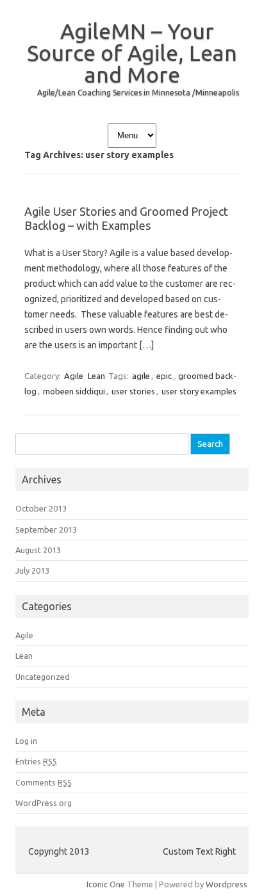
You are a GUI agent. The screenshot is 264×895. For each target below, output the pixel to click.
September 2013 (46, 529)
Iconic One (106, 884)
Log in (26, 740)
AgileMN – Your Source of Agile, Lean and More (132, 52)
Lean (96, 375)
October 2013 (41, 508)
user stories (133, 391)
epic (164, 375)
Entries (36, 761)
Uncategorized (42, 676)
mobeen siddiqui (74, 391)
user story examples (198, 391)
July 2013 (32, 570)
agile (141, 375)
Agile (73, 375)
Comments (43, 782)
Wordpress (226, 884)
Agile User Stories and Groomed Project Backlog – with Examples (126, 218)
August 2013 (38, 549)
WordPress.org (43, 802)
